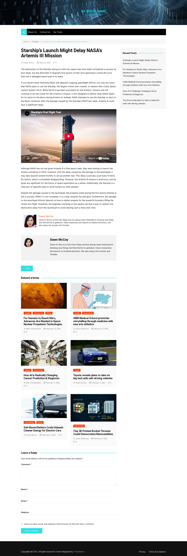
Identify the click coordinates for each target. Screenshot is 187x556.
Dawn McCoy (28, 63)
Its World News (93, 11)
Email (24, 501)
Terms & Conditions (157, 552)
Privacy (142, 552)
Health (27, 313)
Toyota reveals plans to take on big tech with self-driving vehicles (93, 377)
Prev (28, 268)
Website (25, 512)
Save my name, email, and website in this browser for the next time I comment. (59, 524)
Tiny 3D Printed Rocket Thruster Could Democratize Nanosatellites (93, 432)
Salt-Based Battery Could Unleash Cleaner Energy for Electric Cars (43, 429)
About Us (32, 32)
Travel (49, 313)
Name (24, 489)
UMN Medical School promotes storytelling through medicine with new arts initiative (93, 321)
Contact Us (45, 32)
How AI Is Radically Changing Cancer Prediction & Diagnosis (41, 377)
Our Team (57, 32)
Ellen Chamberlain (33, 329)
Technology (38, 313)
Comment (26, 464)
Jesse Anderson (82, 329)
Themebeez (79, 551)
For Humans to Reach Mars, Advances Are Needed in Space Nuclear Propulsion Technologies (43, 321)
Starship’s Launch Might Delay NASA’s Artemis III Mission (140, 62)
